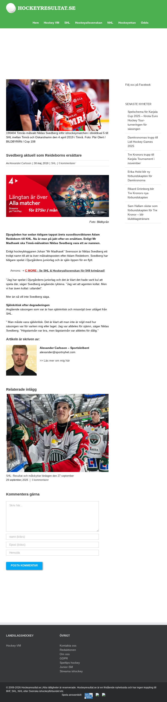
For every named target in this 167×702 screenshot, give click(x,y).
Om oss (65, 654)
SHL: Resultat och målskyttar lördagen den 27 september (40, 475)
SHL (53, 163)
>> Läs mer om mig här (55, 360)
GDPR (64, 658)
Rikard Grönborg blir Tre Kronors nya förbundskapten (141, 193)
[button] (155, 22)
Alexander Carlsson (20, 163)
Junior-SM (66, 667)
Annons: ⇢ (57, 270)
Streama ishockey (71, 671)
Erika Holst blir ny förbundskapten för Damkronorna (140, 176)
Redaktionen (68, 649)
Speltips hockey (70, 662)
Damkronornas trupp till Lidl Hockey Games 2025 (143, 142)
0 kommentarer (67, 163)
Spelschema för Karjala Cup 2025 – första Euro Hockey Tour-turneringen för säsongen (143, 120)
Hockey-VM (13, 645)
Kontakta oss (68, 645)
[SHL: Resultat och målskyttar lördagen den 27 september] (58, 395)
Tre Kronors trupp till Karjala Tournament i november (141, 159)
